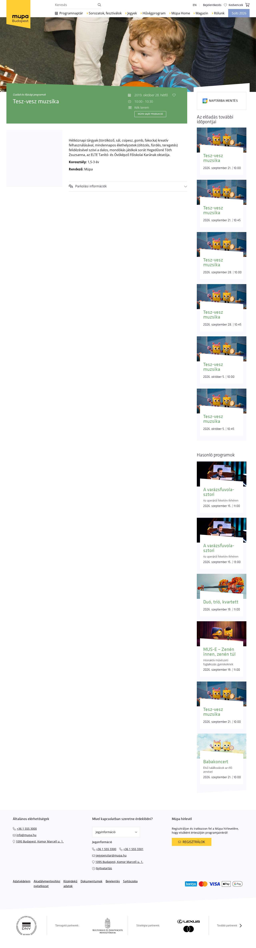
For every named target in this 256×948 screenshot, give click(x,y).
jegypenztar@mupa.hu (111, 855)
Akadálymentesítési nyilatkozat (47, 884)
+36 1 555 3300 (106, 849)
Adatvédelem (21, 881)
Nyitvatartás (104, 868)
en (195, 5)
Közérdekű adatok (70, 884)
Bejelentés (113, 881)
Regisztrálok (194, 842)
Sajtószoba (130, 881)
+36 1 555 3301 (133, 849)
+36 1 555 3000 (27, 828)
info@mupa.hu (26, 835)
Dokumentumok (91, 881)
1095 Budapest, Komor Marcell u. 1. (40, 841)
